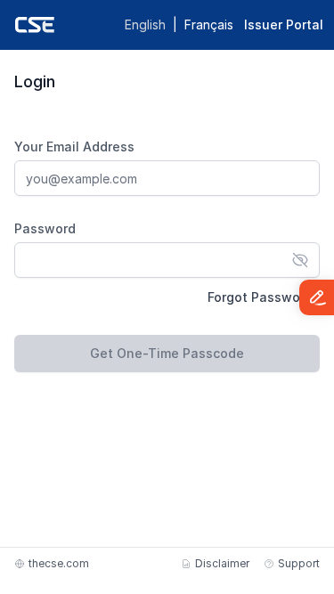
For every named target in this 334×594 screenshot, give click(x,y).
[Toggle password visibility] (300, 260)
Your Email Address (74, 146)
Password (45, 228)
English (145, 24)
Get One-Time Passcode (167, 353)
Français (208, 24)
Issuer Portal (283, 24)
